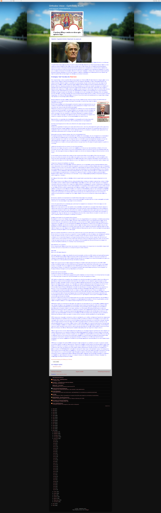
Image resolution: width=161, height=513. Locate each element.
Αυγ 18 (54, 461)
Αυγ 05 (54, 483)
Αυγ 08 (54, 478)
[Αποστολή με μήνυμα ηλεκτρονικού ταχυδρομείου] (53, 361)
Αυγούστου (56, 438)
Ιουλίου (55, 491)
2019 (54, 420)
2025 (54, 410)
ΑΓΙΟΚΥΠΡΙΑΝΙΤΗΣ (57, 391)
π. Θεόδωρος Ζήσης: (56, 380)
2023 (54, 413)
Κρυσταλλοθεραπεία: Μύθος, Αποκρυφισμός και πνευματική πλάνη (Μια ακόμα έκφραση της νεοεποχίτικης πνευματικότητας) (75, 395)
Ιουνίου (55, 493)
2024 (54, 412)
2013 (54, 430)
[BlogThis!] (54, 361)
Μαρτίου (55, 498)
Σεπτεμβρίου (56, 436)
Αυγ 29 (54, 443)
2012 (54, 503)
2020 (54, 418)
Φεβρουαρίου (56, 500)
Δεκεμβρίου (56, 431)
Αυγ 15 (54, 466)
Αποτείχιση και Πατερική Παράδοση (60, 400)
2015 (54, 427)
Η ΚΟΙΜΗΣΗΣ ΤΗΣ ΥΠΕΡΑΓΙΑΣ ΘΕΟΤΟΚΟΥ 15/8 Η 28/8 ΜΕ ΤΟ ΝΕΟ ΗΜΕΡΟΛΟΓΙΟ (68, 389)
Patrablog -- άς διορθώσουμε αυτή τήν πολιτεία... (63, 382)
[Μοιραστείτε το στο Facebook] (57, 361)
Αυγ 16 (54, 464)
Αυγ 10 (54, 474)
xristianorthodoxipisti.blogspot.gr (60, 388)
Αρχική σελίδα (79, 371)
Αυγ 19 (54, 459)
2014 (54, 428)
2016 (54, 425)
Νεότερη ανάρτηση (56, 371)
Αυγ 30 (54, 441)
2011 (54, 505)
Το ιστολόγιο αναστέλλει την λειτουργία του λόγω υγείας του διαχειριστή (66, 404)
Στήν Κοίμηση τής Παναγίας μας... (59, 383)
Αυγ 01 (54, 489)
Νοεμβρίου (56, 433)
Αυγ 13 (54, 469)
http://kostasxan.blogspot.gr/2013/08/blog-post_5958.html (61, 359)
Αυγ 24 (54, 451)
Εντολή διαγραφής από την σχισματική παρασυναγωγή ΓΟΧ (64, 386)
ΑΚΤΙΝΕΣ (54, 394)
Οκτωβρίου (56, 435)
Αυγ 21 (54, 456)
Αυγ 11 (54, 473)
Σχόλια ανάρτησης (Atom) (61, 374)
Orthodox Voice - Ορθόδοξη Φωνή (66, 6)
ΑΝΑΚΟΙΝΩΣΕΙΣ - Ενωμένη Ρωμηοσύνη (61, 397)
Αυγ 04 (54, 484)
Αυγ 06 (54, 481)
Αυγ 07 (54, 479)
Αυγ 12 (54, 471)
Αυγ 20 (54, 458)
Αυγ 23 (54, 453)
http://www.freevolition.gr (58, 377)
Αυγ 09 (54, 476)
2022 (54, 415)
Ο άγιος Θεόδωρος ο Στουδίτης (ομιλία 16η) (60, 401)
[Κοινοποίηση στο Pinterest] (58, 361)
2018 (54, 422)
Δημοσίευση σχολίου (57, 366)
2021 (54, 417)
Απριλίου (55, 496)
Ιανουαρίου (56, 501)
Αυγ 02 (54, 488)
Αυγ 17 (54, 463)
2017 (54, 423)
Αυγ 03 (54, 486)
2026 (54, 408)
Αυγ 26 (54, 448)
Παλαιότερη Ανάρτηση (104, 371)
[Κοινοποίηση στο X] (56, 361)
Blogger (87, 509)
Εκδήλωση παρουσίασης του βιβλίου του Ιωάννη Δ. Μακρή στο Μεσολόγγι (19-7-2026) (68, 398)
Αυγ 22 (54, 454)
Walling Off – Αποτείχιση (58, 385)
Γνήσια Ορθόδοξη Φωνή (58, 403)
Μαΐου (55, 495)
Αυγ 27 (54, 446)
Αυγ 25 (54, 449)
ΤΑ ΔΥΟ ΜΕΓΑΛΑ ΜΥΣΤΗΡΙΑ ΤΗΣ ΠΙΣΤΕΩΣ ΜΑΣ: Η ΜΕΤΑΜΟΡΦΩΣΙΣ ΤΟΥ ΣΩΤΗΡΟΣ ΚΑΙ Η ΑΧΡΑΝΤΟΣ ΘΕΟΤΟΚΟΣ (75, 392)
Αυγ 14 (54, 468)
